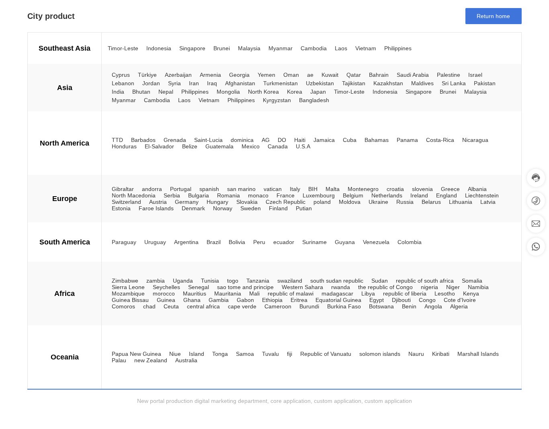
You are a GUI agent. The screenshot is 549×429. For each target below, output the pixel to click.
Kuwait (330, 75)
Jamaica (324, 140)
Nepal (165, 91)
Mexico (251, 146)
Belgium (353, 195)
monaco (258, 195)
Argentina (186, 242)
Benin (409, 306)
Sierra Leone (128, 287)
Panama (407, 140)
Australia (186, 360)
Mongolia (228, 91)
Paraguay (124, 242)
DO (282, 140)
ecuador (283, 242)
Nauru (416, 354)
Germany (187, 202)
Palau (119, 360)
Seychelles (166, 287)
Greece (450, 189)
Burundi (309, 306)
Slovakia (247, 202)
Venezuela (376, 242)
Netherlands (386, 195)
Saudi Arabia (413, 75)
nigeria (429, 287)
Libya (368, 293)
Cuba (349, 140)
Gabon (245, 300)
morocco (164, 293)
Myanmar (280, 48)
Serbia (172, 195)
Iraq (212, 83)
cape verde (242, 306)
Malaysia (249, 48)
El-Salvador (159, 146)
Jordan (151, 83)
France (286, 195)
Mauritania (227, 293)
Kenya (471, 293)
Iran (194, 83)
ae (310, 75)
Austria (158, 202)
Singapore (192, 48)
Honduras (124, 146)
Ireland (419, 195)
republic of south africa (425, 280)
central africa (203, 306)
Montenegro (363, 189)
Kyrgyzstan (277, 100)
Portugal (180, 189)
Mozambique (128, 293)
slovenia (422, 189)
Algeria (459, 306)
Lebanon (123, 83)
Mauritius (194, 293)
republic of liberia (404, 293)
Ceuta (171, 306)
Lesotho (444, 293)
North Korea (263, 91)
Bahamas (377, 140)
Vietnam (365, 48)
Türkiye (147, 75)
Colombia (409, 242)
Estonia (121, 208)
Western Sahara (302, 287)
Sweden (250, 208)
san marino (241, 189)
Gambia (219, 300)
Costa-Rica (440, 140)
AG (266, 140)
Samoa (245, 354)
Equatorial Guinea (338, 300)
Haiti (299, 140)
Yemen (266, 75)
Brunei (221, 48)
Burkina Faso (344, 306)
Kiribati (440, 354)
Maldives (422, 83)
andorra (152, 189)
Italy (295, 189)
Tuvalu (270, 354)
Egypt (376, 300)
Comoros (123, 306)
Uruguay (155, 242)
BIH (313, 189)
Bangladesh (314, 100)
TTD (117, 140)
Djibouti (401, 300)
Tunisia (210, 280)
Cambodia (314, 48)
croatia (395, 189)
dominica (242, 140)
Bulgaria (198, 195)
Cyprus (121, 75)
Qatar (353, 75)
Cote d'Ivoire (460, 300)
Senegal (198, 287)
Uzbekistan (320, 83)
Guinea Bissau (130, 300)
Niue (175, 354)
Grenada (175, 140)
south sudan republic (336, 280)
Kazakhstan (388, 83)
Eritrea (299, 300)
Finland (278, 208)
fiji (289, 354)
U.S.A (303, 146)
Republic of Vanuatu (325, 354)
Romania (228, 195)
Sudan (379, 280)
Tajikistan (353, 83)
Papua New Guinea (136, 354)
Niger (453, 287)
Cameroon (277, 306)
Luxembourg (319, 195)
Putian (304, 208)
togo (232, 280)
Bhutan (141, 91)
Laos (341, 48)
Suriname (314, 242)
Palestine (448, 75)
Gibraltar (123, 189)
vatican (273, 189)
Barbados (143, 140)
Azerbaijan (178, 75)
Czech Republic (285, 202)
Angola (433, 306)
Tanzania (257, 280)
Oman (291, 75)
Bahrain (379, 75)
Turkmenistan (280, 83)
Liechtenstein (482, 195)
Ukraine (378, 202)
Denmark (193, 208)
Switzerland (126, 202)
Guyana (345, 242)
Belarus (431, 202)
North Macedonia (134, 195)
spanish (209, 189)
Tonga (220, 354)
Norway (222, 208)
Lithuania (460, 202)
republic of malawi (290, 293)
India (118, 91)
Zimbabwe (125, 280)
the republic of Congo (385, 287)
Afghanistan (240, 83)
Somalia (472, 280)
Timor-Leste (123, 48)
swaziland (289, 280)
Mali (254, 293)
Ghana (192, 300)
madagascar (337, 293)
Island (196, 354)
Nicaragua (475, 140)
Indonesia (158, 48)
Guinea (166, 300)
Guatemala (219, 146)
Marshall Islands (478, 354)
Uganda (183, 280)
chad (149, 306)
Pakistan (485, 83)
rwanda (340, 287)
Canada (278, 146)
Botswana (381, 306)
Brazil (214, 242)
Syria (174, 83)
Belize (189, 146)
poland (322, 202)
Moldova (350, 202)
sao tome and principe (245, 287)
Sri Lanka (454, 83)
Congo (427, 300)
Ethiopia (272, 300)
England (446, 195)
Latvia (488, 202)
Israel (475, 75)
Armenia (210, 75)
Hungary (217, 202)
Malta (333, 189)
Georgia (239, 75)
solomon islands (379, 354)
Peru (259, 242)
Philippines (398, 48)
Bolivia (237, 242)
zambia (155, 280)
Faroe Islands (156, 208)
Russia (405, 202)
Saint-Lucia (208, 140)
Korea (294, 91)
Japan (318, 91)
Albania (477, 189)
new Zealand (150, 360)
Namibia (478, 287)
